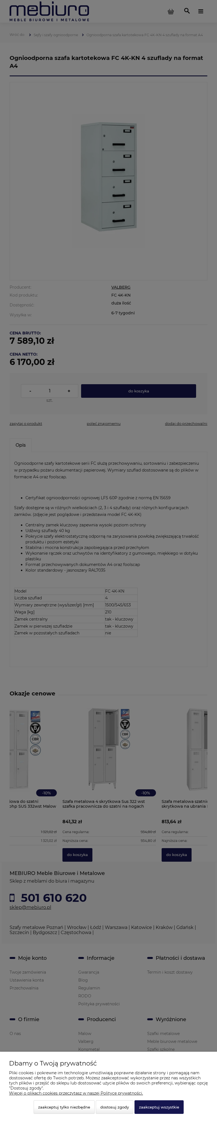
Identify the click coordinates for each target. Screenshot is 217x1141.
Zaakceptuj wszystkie (159, 1107)
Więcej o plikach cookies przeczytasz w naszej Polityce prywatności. (76, 1093)
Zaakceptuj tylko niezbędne (64, 1107)
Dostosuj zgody (114, 1107)
